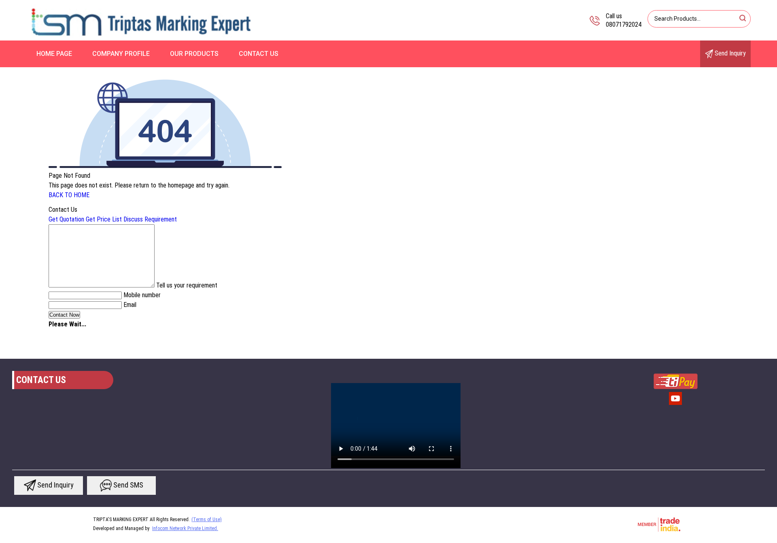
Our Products (194, 53)
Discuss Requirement (150, 219)
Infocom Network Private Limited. (185, 528)
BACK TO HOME (69, 195)
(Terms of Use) (206, 519)
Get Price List (104, 219)
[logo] (141, 38)
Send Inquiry (729, 53)
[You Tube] (675, 404)
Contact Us (258, 53)
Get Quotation (66, 219)
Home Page (54, 53)
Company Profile (121, 53)
